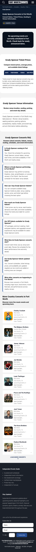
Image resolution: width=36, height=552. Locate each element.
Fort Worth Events (7, 7)
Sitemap (18, 546)
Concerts (16, 7)
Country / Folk (24, 7)
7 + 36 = (4, 535)
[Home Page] (18, 2)
